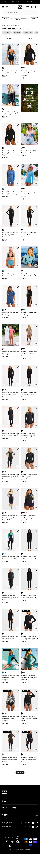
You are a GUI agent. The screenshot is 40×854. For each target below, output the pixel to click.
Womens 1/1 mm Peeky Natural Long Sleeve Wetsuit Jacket (29, 719)
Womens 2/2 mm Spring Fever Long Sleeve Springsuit (28, 73)
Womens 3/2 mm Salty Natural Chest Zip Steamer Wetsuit (10, 598)
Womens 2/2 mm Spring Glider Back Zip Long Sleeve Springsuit (29, 678)
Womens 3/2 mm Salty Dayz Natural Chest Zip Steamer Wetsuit (10, 477)
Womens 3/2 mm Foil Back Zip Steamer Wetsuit (10, 638)
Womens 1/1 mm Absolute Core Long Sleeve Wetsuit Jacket (10, 153)
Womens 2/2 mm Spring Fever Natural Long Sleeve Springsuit (28, 436)
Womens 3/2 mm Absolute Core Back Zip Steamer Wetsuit (29, 235)
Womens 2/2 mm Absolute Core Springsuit (10, 314)
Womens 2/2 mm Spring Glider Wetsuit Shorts (9, 275)
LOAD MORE (20, 772)
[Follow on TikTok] (37, 823)
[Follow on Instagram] (25, 823)
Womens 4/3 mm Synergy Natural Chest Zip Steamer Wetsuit (28, 760)
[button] (3, 7)
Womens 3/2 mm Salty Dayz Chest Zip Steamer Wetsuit (10, 435)
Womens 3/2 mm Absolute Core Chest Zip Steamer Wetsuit (29, 354)
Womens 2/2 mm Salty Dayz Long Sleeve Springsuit (10, 113)
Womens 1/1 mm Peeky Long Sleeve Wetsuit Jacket (29, 275)
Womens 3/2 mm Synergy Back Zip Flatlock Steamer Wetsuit (9, 760)
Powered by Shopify (25, 849)
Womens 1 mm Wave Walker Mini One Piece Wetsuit (10, 72)
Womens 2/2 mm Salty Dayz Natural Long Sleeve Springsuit (29, 477)
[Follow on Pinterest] (29, 823)
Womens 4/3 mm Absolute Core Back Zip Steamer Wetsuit (29, 395)
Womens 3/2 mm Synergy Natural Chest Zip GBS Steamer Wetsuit (9, 518)
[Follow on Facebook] (21, 823)
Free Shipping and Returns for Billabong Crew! (17, 2)
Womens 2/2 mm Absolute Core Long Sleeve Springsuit (10, 193)
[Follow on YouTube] (33, 823)
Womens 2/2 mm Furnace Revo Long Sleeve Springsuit (29, 638)
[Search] (4, 12)
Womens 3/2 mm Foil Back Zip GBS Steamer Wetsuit (28, 597)
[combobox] (22, 12)
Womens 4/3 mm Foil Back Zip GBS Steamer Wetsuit (28, 558)
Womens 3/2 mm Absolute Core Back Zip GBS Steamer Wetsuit (10, 235)
